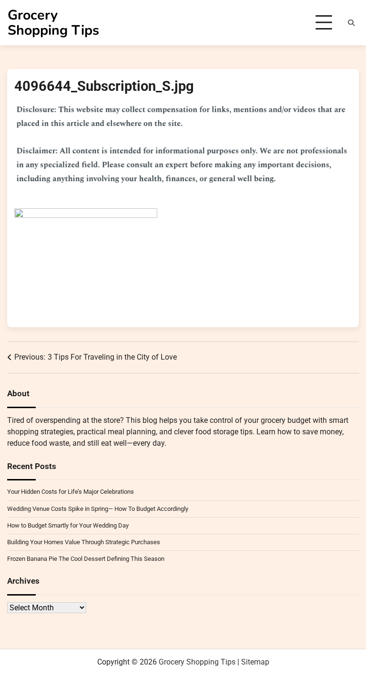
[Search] (351, 23)
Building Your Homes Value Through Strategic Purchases (83, 542)
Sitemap (255, 661)
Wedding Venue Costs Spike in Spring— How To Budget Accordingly (97, 508)
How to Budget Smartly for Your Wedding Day (68, 525)
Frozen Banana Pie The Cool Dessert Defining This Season (85, 558)
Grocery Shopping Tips (53, 22)
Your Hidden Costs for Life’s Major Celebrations (70, 491)
